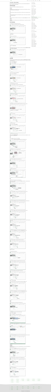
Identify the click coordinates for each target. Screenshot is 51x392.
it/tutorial (23, 380)
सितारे (33, 0)
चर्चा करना (35, 0)
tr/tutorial (33, 380)
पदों (30, 0)
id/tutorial (39, 380)
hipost (11, 0)
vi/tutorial (17, 380)
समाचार (27, 0)
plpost (12, 389)
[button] (36, 3)
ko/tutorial (28, 380)
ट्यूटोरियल (39, 0)
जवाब (37, 0)
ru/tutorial (12, 380)
